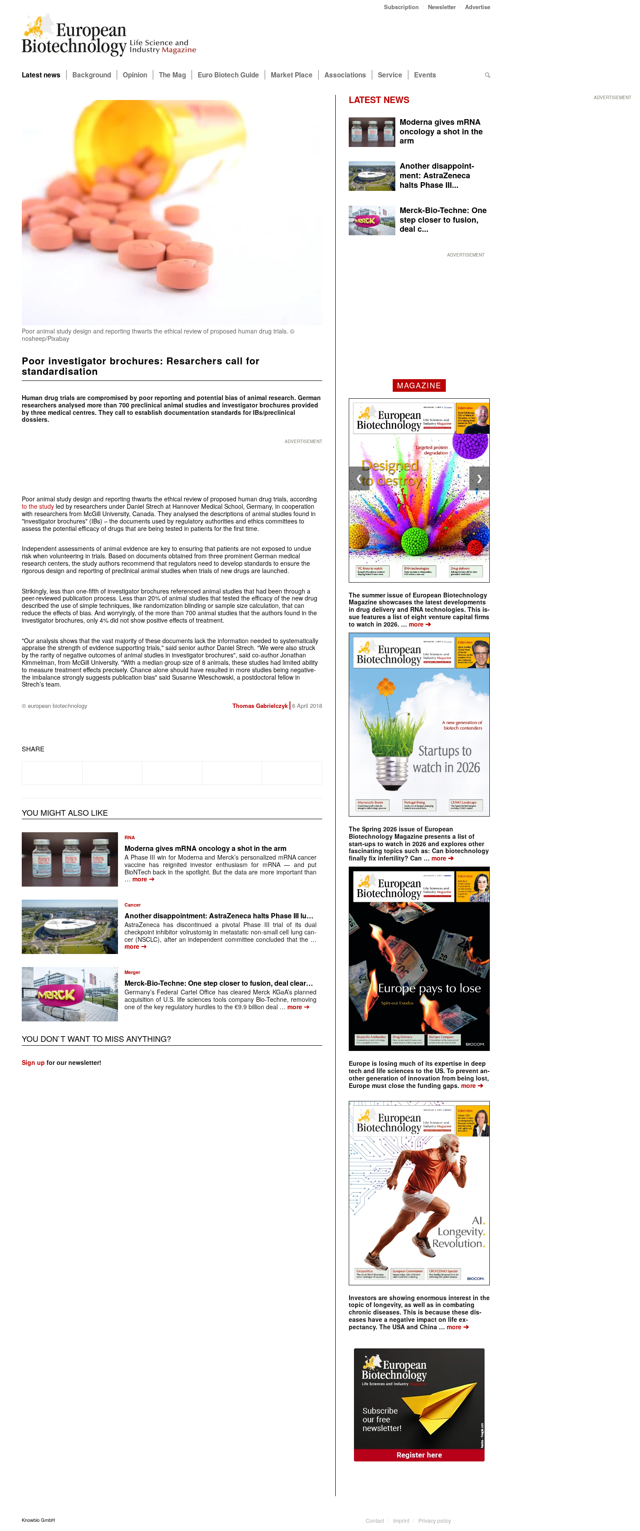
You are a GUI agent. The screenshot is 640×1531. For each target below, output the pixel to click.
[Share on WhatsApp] (172, 772)
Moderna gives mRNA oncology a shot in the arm (205, 848)
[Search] (487, 75)
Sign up (33, 1062)
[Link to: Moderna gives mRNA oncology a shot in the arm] (70, 859)
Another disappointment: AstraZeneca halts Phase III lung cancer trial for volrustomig (265, 916)
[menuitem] (402, 6)
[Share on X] (112, 772)
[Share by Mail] (292, 772)
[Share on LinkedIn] (232, 772)
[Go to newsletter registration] (419, 1404)
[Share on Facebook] (52, 772)
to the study (38, 506)
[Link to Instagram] (483, 1519)
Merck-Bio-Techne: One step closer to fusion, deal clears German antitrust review (257, 983)
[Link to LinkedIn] (470, 1519)
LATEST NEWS (379, 99)
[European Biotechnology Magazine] (109, 38)
